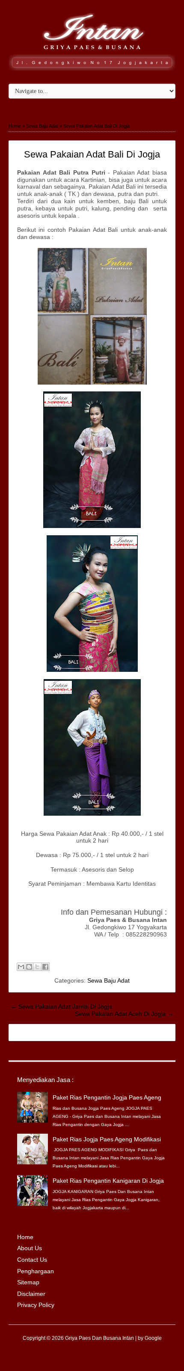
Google (153, 1338)
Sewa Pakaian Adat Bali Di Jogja (92, 154)
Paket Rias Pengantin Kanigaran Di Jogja (108, 1180)
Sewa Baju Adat (108, 980)
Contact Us (32, 1259)
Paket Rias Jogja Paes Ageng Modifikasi (107, 1139)
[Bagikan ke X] (37, 967)
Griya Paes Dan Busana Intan (99, 1338)
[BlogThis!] (29, 967)
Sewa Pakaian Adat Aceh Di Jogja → (124, 1013)
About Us (29, 1248)
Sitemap (28, 1282)
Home (25, 1237)
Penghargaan (35, 1271)
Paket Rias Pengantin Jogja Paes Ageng (107, 1097)
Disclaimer (31, 1293)
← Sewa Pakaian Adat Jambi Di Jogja (61, 1006)
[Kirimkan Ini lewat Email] (21, 967)
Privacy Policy (35, 1304)
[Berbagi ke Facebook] (45, 967)
